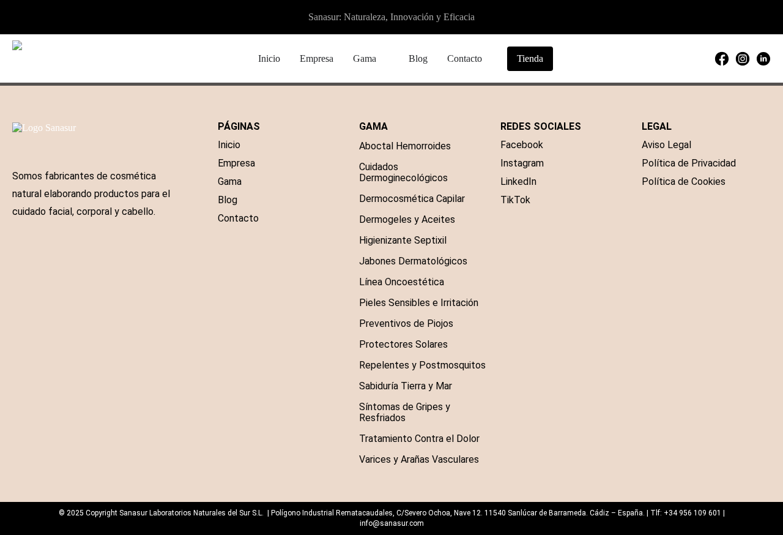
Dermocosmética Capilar (412, 198)
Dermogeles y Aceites (407, 219)
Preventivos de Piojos (406, 323)
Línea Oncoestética (401, 282)
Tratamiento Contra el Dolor (419, 438)
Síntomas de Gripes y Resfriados (404, 412)
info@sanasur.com (392, 523)
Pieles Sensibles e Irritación (418, 303)
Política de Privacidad (689, 163)
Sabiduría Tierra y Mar (405, 386)
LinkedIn (518, 181)
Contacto (238, 218)
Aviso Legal (666, 145)
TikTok (515, 200)
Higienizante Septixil (403, 240)
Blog (227, 200)
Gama (230, 181)
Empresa (236, 163)
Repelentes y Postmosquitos (422, 365)
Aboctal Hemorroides (405, 146)
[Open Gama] (384, 58)
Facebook (521, 145)
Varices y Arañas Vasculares (419, 459)
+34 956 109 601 (692, 513)
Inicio (229, 145)
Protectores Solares (403, 344)
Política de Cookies (683, 181)
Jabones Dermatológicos (413, 261)
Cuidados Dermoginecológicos (403, 172)
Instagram (522, 163)
